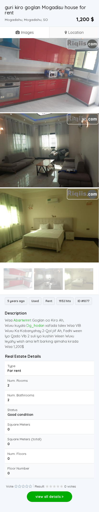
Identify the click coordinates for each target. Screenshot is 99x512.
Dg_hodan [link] (35, 325)
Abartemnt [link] (22, 320)
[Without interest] (16, 486)
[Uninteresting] (17, 486)
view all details (48, 496)
